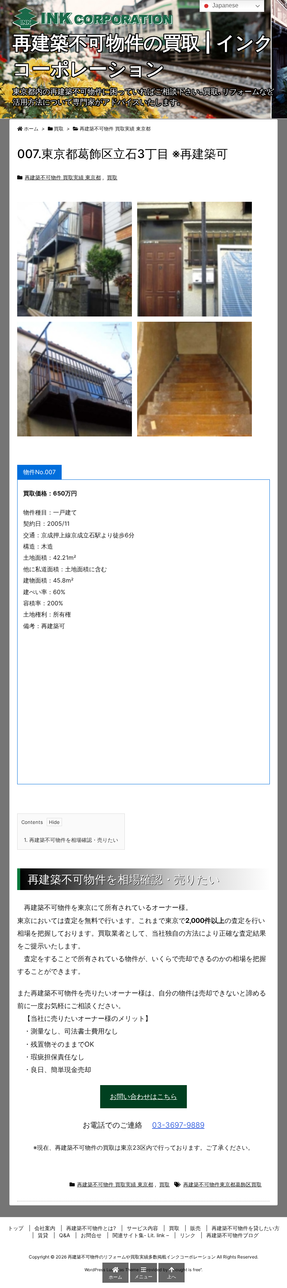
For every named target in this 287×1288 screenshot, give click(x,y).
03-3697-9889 (178, 1125)
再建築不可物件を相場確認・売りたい (71, 840)
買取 (59, 129)
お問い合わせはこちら (143, 1096)
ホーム (31, 129)
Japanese (224, 5)
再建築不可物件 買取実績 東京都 (115, 129)
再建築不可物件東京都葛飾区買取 (222, 1184)
